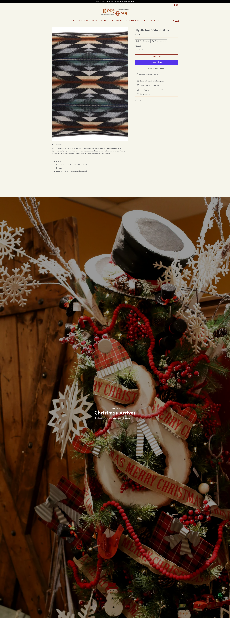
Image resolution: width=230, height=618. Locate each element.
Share (140, 100)
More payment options (156, 68)
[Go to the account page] (173, 20)
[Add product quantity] (137, 50)
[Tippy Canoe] (115, 12)
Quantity (138, 46)
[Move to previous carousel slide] (172, 187)
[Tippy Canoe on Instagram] (177, 5)
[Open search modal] (53, 20)
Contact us (155, 85)
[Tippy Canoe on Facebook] (175, 5)
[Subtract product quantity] (142, 50)
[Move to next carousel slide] (176, 187)
